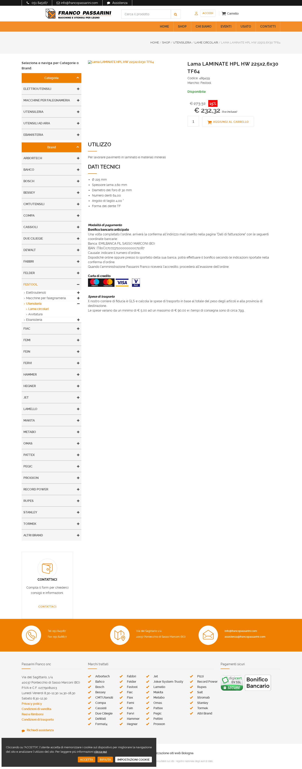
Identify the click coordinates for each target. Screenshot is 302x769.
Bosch (28, 181)
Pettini (157, 718)
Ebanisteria (33, 134)
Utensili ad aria (36, 123)
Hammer (30, 374)
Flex (130, 697)
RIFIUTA (105, 759)
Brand (51, 147)
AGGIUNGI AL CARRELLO (231, 121)
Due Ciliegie (33, 238)
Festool (30, 284)
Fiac (26, 328)
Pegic (27, 466)
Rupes (28, 501)
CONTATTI (268, 26)
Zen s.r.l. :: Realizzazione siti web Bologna (164, 753)
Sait (200, 692)
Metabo (29, 432)
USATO (246, 26)
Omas (27, 443)
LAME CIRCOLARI (206, 42)
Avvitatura (35, 314)
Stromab (203, 697)
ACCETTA (86, 759)
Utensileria (33, 111)
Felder (29, 273)
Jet (26, 397)
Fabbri (28, 261)
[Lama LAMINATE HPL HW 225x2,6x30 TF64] (134, 62)
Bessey (29, 192)
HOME (164, 26)
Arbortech (32, 158)
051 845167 (40, 3)
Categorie (51, 78)
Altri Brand (33, 535)
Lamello (30, 409)
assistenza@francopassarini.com (245, 636)
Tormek (29, 523)
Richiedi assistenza (40, 730)
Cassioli (30, 227)
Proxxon (31, 478)
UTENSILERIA (182, 42)
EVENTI (226, 26)
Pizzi (200, 676)
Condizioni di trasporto (38, 719)
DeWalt (29, 250)
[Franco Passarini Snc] (78, 13)
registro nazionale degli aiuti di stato (194, 761)
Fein (26, 351)
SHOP (182, 26)
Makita (29, 420)
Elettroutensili (37, 89)
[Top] (289, 756)
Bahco (28, 169)
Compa (28, 215)
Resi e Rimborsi (32, 714)
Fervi (27, 363)
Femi (27, 340)
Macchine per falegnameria (46, 100)
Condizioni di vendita (36, 709)
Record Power (35, 489)
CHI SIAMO (204, 26)
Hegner (29, 386)
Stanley (30, 512)
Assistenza (120, 3)
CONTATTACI (47, 606)
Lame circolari (38, 309)
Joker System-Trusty (168, 681)
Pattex (29, 455)
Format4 (101, 724)
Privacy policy (32, 703)
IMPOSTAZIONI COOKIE (133, 759)
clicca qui (100, 751)
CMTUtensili (33, 204)
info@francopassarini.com (79, 3)
